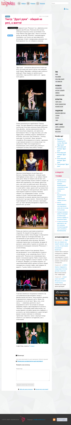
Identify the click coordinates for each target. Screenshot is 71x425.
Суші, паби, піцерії (59, 79)
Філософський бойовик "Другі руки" (61, 149)
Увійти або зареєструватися (26, 389)
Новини (33, 3)
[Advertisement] (62, 41)
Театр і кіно (58, 101)
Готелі (57, 118)
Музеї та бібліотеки (60, 104)
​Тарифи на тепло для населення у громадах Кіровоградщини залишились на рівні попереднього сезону (62, 185)
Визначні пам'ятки (60, 113)
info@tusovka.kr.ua (39, 419)
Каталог (42, 3)
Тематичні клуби (59, 95)
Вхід (67, 9)
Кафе (56, 74)
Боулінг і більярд (59, 90)
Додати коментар (25, 385)
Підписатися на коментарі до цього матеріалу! (30, 361)
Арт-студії (58, 131)
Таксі (56, 120)
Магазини (57, 129)
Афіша (23, 3)
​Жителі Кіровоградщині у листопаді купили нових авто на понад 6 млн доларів (62, 206)
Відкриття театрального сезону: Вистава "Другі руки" (62, 142)
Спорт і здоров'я (59, 126)
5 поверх (31, 346)
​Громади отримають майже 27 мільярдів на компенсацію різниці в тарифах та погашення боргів (62, 215)
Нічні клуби (58, 88)
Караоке (57, 92)
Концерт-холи (59, 106)
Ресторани (58, 76)
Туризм (57, 115)
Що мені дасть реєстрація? (42, 389)
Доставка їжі (58, 81)
